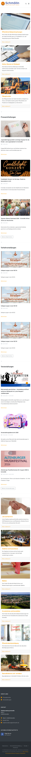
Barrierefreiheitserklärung (16, 745)
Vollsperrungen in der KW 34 (9, 270)
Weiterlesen (4, 154)
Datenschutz (5, 745)
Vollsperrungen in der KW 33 (9, 306)
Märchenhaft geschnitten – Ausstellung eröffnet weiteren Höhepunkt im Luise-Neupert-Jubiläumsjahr (15, 391)
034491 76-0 (6, 720)
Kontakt (25, 745)
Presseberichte (7, 697)
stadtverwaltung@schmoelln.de (11, 722)
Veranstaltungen (7, 699)
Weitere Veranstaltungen (8, 488)
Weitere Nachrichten (7, 237)
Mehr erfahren (6, 42)
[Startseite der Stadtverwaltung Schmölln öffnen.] (10, 3)
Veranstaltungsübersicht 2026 (9, 432)
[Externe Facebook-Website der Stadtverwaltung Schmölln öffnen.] (2, 734)
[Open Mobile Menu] (28, 3)
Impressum (15, 747)
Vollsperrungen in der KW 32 (9, 341)
